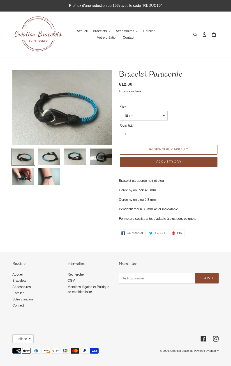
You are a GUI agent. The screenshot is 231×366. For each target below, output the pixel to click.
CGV (71, 280)
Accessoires (21, 287)
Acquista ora (168, 162)
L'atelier (18, 293)
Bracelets (19, 280)
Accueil (17, 274)
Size (123, 107)
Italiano (22, 339)
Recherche (75, 274)
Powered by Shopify (206, 350)
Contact (18, 305)
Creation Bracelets (181, 350)
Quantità (126, 125)
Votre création (22, 299)
